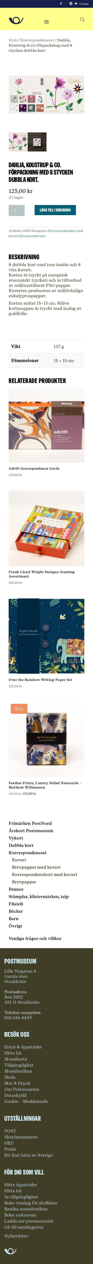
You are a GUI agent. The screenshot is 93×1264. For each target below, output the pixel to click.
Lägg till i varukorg (55, 210)
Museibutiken (18, 1071)
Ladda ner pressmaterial (28, 1221)
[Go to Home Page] (16, 20)
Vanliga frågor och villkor (35, 938)
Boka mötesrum (20, 1215)
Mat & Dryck (17, 1083)
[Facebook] (61, 4)
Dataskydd (15, 1095)
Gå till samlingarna (23, 1227)
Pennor (16, 889)
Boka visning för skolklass (30, 1202)
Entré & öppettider (23, 1046)
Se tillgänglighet (21, 1196)
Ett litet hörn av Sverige (28, 1155)
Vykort (16, 838)
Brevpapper (24, 881)
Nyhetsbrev (16, 1236)
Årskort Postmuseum (31, 830)
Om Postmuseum (21, 1089)
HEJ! (9, 1143)
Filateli (16, 903)
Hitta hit (13, 1053)
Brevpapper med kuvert (36, 867)
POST (10, 1131)
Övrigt (15, 926)
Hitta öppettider (20, 1184)
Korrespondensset (37, 40)
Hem (13, 40)
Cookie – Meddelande (26, 1101)
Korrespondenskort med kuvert (44, 874)
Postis (10, 1149)
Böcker (16, 911)
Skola (10, 1077)
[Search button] (82, 19)
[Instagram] (71, 4)
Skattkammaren (21, 1137)
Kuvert (19, 859)
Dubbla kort (21, 845)
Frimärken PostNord (30, 823)
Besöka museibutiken (26, 1209)
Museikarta (15, 1059)
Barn (14, 918)
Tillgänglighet (19, 1065)
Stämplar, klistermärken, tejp (39, 896)
